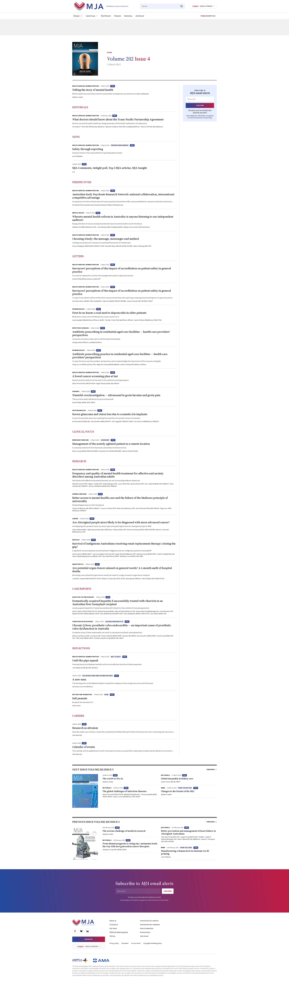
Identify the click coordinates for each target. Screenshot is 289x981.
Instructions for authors (149, 921)
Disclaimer (125, 943)
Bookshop (128, 16)
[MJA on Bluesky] (81, 931)
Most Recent (106, 16)
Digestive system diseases (83, 597)
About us (113, 921)
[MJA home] (83, 922)
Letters (78, 256)
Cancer (75, 519)
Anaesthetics (77, 564)
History (112, 936)
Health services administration (85, 86)
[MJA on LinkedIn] (87, 931)
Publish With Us (208, 16)
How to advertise (146, 928)
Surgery (75, 391)
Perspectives (81, 182)
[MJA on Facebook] (75, 931)
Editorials (80, 107)
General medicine (79, 494)
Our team (113, 928)
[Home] (101, 6)
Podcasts (117, 16)
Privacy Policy (207, 118)
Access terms (136, 943)
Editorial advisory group (119, 932)
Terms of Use (194, 118)
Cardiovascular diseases (82, 621)
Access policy (145, 932)
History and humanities (82, 694)
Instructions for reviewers (150, 924)
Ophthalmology (79, 410)
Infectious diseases (80, 328)
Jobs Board (139, 16)
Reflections (81, 648)
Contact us (114, 924)
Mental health (78, 213)
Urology (76, 540)
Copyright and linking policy (152, 943)
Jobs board (144, 936)
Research (79, 461)
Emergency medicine (80, 440)
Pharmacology (78, 309)
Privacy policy (114, 943)
